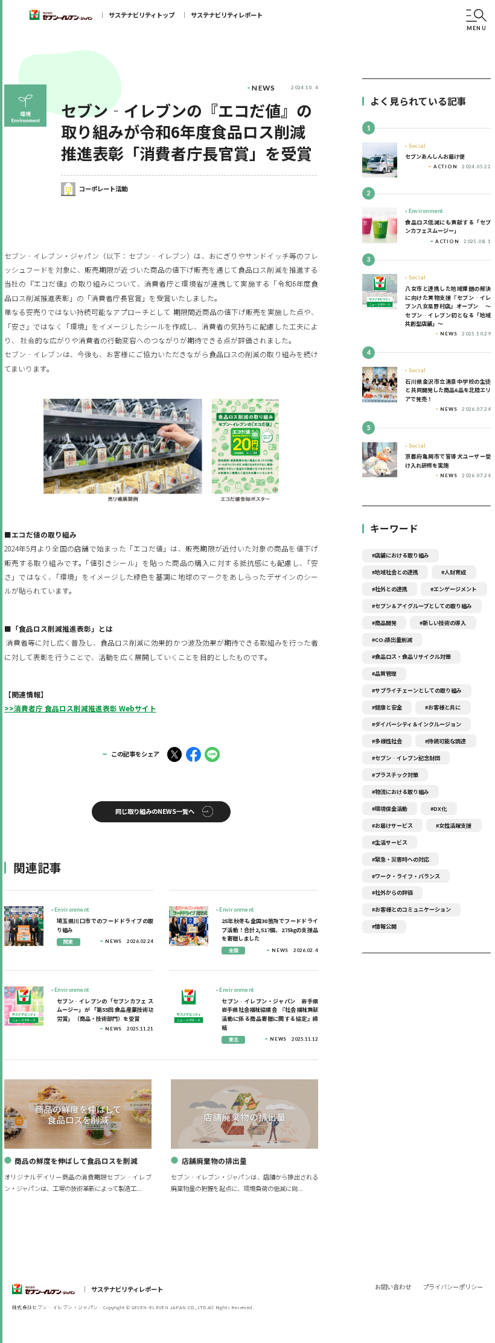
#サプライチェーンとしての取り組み (417, 690)
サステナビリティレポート (227, 14)
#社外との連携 (389, 589)
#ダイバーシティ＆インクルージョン (416, 724)
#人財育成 (453, 572)
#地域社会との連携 (395, 572)
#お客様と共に (443, 707)
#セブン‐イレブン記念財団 (406, 758)
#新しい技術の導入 (443, 622)
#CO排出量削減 (392, 639)
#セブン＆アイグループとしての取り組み (422, 606)
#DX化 (438, 808)
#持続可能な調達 (445, 741)
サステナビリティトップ (141, 14)
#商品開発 (384, 622)
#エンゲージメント (453, 589)
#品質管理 (384, 673)
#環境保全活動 (389, 808)
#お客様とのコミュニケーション (411, 909)
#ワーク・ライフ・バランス (406, 876)
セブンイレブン (61, 15)
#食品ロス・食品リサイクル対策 (411, 656)
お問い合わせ (393, 1286)
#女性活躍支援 (453, 825)
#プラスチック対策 (395, 774)
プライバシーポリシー (453, 1286)
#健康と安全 (387, 707)
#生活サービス (389, 842)
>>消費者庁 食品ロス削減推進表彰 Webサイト (80, 708)
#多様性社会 (387, 741)
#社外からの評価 (392, 892)
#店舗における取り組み (400, 555)
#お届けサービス (392, 825)
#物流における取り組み (400, 791)
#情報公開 (384, 926)
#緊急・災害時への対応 (400, 859)
